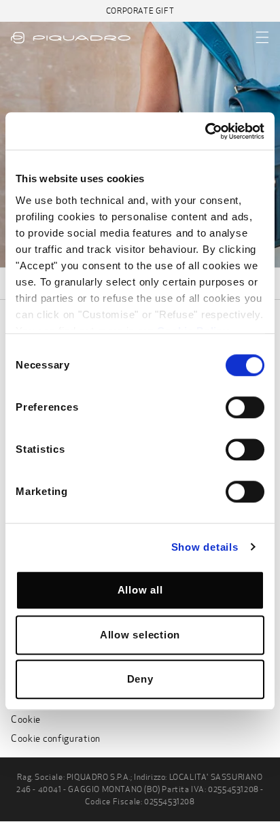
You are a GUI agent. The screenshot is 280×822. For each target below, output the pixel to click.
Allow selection (140, 634)
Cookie (26, 719)
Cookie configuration (56, 738)
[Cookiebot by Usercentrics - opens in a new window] (204, 131)
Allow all (140, 590)
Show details (205, 547)
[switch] (245, 407)
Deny (140, 679)
